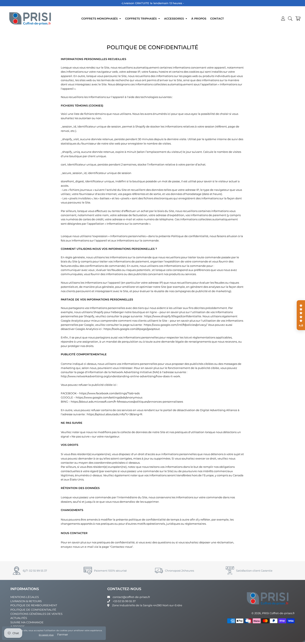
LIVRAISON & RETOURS (26, 601)
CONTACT (217, 18)
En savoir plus (46, 634)
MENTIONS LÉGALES (24, 597)
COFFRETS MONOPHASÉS (99, 18)
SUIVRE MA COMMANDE (27, 622)
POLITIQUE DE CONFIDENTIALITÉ (33, 609)
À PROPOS (198, 18)
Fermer (62, 634)
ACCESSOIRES (174, 18)
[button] (301, 315)
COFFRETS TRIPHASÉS (141, 18)
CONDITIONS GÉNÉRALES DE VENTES (36, 613)
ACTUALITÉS (18, 618)
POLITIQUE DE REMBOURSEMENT (33, 605)
